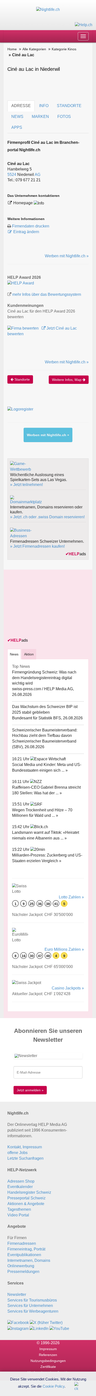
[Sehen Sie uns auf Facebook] (18, 1323)
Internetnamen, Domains (28, 1260)
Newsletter (16, 1294)
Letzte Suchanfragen (25, 1158)
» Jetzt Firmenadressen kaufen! (37, 546)
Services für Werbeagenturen (32, 1311)
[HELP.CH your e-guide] (83, 24)
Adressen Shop (20, 1181)
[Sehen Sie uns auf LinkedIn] (39, 1328)
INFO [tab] (43, 106)
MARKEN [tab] (40, 116)
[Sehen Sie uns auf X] (46, 1323)
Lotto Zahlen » (71, 897)
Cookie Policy (53, 1386)
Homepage (23, 203)
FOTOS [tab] (64, 116)
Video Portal (18, 1215)
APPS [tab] (16, 127)
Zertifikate (48, 1367)
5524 (11, 174)
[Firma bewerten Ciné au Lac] (23, 328)
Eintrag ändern (26, 232)
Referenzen (48, 1355)
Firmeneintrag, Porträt (26, 1249)
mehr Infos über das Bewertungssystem (46, 294)
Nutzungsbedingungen (48, 1361)
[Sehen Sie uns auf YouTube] (59, 1328)
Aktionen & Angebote (25, 1204)
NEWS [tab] (17, 116)
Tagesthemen (19, 1209)
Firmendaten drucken (30, 226)
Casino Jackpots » (68, 988)
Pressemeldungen (23, 1271)
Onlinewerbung (20, 1266)
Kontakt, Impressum (24, 1147)
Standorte (22, 379)
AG (37, 174)
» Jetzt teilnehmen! (26, 485)
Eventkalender (20, 1187)
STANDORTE (69, 106)
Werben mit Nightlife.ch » (67, 256)
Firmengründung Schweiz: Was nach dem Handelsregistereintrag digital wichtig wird (44, 678)
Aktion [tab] (29, 654)
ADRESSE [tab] (21, 106)
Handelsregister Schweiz (29, 1192)
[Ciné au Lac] (20, 283)
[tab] (14, 654)
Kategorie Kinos (64, 49)
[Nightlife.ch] (48, 9)
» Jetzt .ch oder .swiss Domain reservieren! (47, 517)
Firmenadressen (21, 1243)
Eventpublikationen (24, 1255)
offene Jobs (17, 1153)
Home (12, 49)
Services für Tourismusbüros (32, 1300)
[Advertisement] (44, 604)
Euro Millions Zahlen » (64, 949)
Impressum (48, 1349)
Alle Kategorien (34, 49)
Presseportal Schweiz (26, 1198)
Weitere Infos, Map (67, 380)
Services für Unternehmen (30, 1305)
